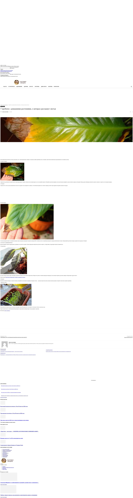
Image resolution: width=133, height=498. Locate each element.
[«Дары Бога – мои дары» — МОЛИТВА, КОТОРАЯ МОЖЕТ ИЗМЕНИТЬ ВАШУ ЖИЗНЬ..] (2, 429)
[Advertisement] (66, 95)
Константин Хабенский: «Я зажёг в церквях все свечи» (15, 277)
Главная (3, 466)
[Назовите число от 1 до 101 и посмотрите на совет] (3, 436)
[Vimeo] (130, 77)
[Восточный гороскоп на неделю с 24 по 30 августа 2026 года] (2, 404)
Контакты (4, 468)
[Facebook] (126, 77)
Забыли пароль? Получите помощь (6, 70)
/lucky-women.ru (7, 310)
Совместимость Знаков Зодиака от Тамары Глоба (11, 445)
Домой (1, 104)
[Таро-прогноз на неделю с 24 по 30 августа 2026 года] (3, 411)
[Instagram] (127, 77)
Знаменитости (2, 353)
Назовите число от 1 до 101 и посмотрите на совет (11, 438)
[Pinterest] (19, 115)
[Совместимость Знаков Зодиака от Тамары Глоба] (3, 443)
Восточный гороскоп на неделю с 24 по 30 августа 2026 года (10, 385)
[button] (131, 86)
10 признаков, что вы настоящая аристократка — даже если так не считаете (11, 351)
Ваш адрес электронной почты (15, 74)
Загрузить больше (3, 397)
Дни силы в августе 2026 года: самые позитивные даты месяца (11, 392)
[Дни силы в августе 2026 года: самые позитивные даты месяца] (3, 418)
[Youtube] (132, 77)
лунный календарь (49, 349)
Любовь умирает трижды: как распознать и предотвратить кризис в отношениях (18, 495)
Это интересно (5, 104)
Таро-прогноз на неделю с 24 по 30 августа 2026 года (9, 389)
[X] (129, 77)
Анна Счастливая (5, 111)
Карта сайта (4, 469)
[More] (27, 114)
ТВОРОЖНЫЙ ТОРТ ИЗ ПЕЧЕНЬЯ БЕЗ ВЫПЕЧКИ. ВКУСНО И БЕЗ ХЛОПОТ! (13, 337)
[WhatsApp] (23, 115)
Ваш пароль (12, 68)
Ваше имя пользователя (14, 67)
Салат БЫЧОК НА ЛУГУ (128, 337)
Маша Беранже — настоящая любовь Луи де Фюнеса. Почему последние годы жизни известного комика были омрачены (18, 354)
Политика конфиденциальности (6, 71)
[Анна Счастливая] (1, 111)
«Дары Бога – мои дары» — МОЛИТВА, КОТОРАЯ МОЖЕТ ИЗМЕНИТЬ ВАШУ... (19, 431)
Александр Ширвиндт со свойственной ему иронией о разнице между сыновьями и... (19, 482)
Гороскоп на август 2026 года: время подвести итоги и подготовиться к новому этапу (14, 395)
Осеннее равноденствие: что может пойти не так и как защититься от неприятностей (58, 351)
